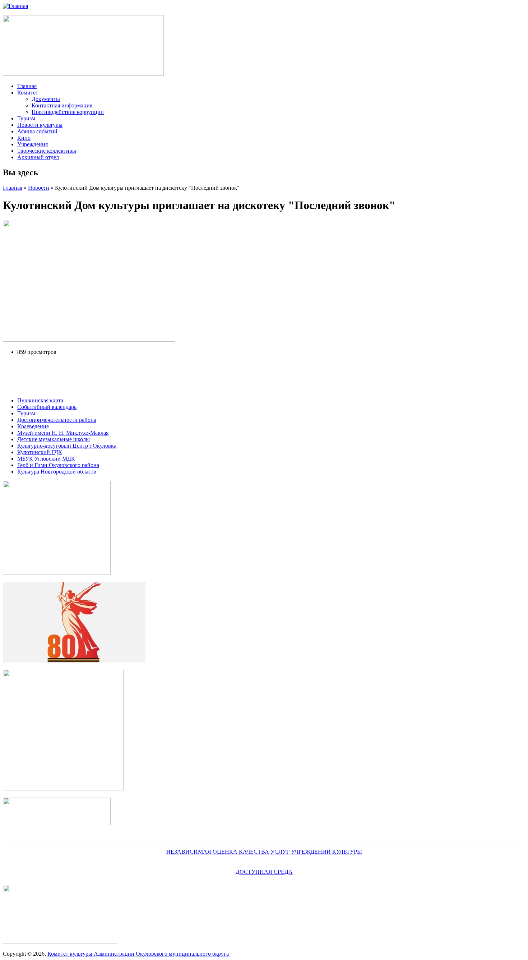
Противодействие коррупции (68, 112)
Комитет (27, 92)
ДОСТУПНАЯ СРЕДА (264, 872)
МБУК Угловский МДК (46, 459)
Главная (27, 86)
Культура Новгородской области (57, 472)
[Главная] (15, 6)
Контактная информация (62, 105)
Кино (24, 138)
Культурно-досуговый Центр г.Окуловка (66, 446)
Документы (46, 99)
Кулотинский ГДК (39, 452)
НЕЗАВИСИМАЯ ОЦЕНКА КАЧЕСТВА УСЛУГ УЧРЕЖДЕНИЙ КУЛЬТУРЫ (264, 852)
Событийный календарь (47, 407)
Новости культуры (39, 125)
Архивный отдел (38, 157)
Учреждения (32, 144)
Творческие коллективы (46, 151)
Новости (38, 188)
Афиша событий (37, 131)
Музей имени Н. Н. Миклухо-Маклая (62, 433)
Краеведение (33, 426)
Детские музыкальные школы (53, 439)
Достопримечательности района (56, 420)
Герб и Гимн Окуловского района (58, 465)
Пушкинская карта (40, 400)
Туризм (26, 118)
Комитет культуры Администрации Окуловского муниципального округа (138, 954)
